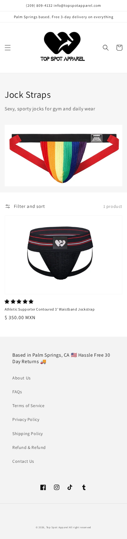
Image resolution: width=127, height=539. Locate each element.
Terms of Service (28, 405)
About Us (21, 378)
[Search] (106, 47)
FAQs (17, 391)
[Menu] (7, 47)
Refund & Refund (29, 447)
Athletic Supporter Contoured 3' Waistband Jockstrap (50, 309)
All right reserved (80, 527)
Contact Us (23, 461)
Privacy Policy (25, 419)
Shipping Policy (27, 433)
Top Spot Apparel (57, 527)
